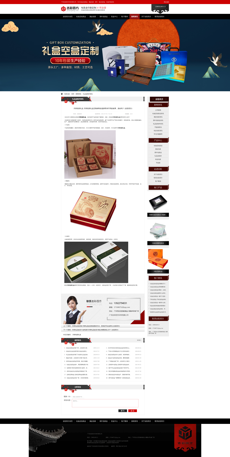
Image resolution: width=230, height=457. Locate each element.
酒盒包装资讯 (158, 117)
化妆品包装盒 (81, 16)
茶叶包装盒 (104, 16)
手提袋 (158, 163)
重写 (123, 411)
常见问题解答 (158, 134)
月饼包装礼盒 (76, 334)
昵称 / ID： (68, 396)
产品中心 (158, 140)
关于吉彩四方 (146, 16)
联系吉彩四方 (159, 16)
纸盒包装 (158, 159)
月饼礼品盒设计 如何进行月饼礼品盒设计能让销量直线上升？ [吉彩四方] (95, 330)
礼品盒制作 (158, 156)
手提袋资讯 (158, 127)
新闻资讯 (134, 16)
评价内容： (68, 400)
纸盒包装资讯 (158, 130)
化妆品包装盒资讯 (158, 113)
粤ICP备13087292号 (121, 446)
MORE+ (139, 340)
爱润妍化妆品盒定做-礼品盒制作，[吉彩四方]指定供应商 (103, 442)
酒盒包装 (92, 16)
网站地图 (166, 2)
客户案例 (124, 16)
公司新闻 (158, 110)
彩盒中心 (114, 16)
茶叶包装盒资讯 (158, 120)
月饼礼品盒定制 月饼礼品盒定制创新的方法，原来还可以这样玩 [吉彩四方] (96, 326)
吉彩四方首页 (68, 16)
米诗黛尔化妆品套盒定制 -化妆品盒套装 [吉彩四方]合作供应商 (110, 441)
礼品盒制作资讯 (88, 94)
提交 (133, 411)
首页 (72, 94)
